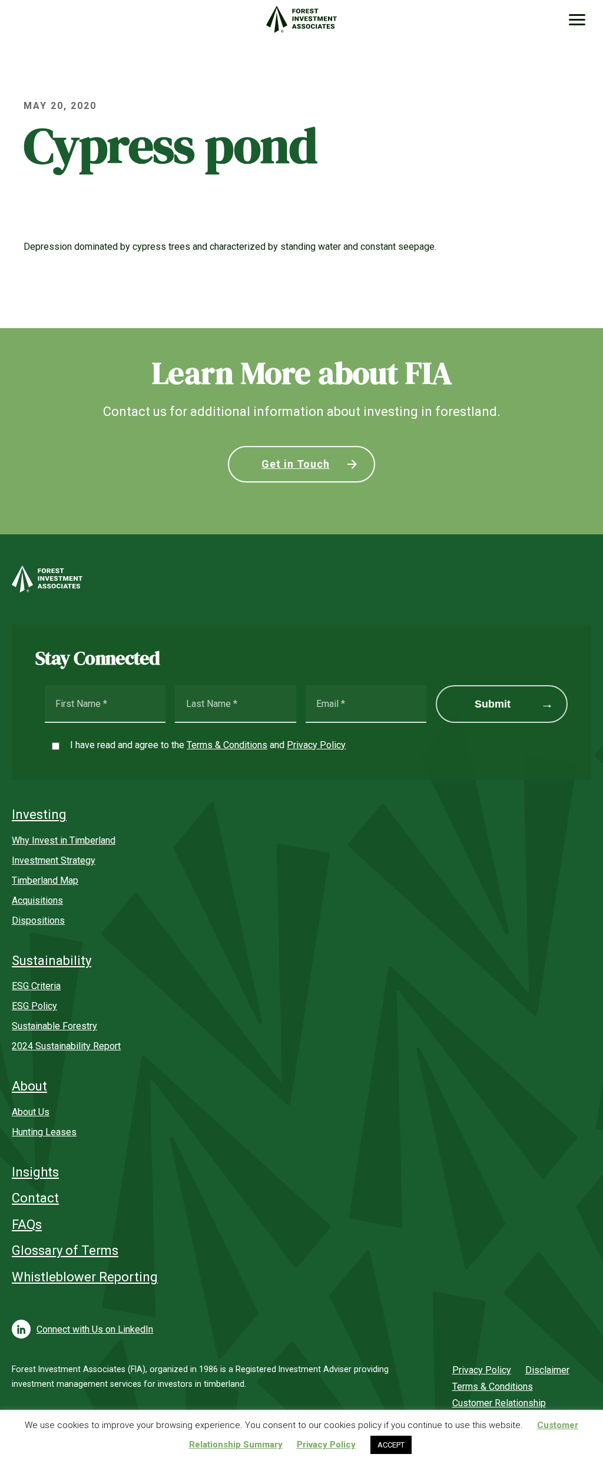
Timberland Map (45, 880)
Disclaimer (547, 1370)
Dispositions (38, 920)
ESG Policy (34, 1006)
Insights (35, 1172)
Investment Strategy (53, 860)
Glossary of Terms (65, 1250)
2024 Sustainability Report (66, 1046)
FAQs (27, 1224)
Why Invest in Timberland (63, 840)
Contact (35, 1198)
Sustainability (51, 960)
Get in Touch (295, 464)
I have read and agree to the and (208, 745)
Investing (39, 814)
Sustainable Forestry (54, 1026)
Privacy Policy (316, 745)
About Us (30, 1112)
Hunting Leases (44, 1132)
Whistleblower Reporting (85, 1277)
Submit (493, 704)
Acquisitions (37, 900)
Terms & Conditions (227, 745)
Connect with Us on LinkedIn (95, 1329)
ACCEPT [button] (391, 1444)
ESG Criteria (36, 986)
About (29, 1086)
